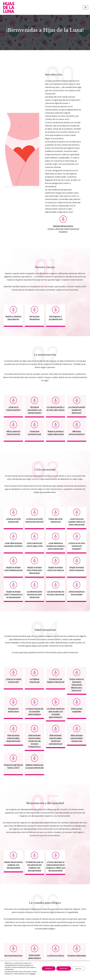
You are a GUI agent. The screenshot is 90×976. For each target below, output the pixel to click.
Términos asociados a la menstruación (34, 410)
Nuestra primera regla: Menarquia (55, 433)
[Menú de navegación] (85, 7)
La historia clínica (55, 955)
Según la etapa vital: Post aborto (55, 569)
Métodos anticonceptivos (77, 433)
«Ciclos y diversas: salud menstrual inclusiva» (63, 230)
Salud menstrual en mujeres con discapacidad (13, 865)
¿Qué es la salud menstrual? (13, 680)
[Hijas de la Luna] (9, 7)
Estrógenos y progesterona (55, 318)
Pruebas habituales (76, 955)
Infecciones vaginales (76, 710)
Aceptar (48, 968)
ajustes (32, 974)
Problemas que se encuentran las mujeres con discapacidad (34, 866)
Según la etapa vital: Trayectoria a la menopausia (13, 594)
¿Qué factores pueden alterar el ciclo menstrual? (76, 522)
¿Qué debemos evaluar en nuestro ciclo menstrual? (56, 546)
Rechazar (64, 968)
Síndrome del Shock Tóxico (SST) (13, 766)
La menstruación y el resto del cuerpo (56, 408)
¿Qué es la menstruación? (13, 408)
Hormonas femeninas (34, 318)
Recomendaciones (13, 955)
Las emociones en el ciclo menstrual (55, 593)
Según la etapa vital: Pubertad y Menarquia (34, 570)
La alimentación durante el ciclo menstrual (34, 594)
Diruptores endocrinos (13, 710)
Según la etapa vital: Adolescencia (13, 569)
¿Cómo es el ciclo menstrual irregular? (76, 546)
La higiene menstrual (34, 680)
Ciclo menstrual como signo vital (34, 544)
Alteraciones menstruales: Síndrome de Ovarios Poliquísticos (34, 741)
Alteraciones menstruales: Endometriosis (13, 738)
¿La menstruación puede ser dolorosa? (76, 410)
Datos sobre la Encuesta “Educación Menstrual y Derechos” (77, 685)
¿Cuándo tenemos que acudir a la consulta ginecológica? (55, 712)
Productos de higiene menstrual (55, 680)
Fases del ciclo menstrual (56, 520)
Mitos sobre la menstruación (13, 433)
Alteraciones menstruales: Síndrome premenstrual (55, 739)
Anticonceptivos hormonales (77, 593)
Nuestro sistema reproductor (13, 318)
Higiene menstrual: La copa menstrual (34, 766)
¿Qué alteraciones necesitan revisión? (13, 544)
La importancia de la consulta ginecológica (34, 711)
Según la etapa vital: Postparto (76, 569)
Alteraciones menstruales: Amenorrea (76, 738)
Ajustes (78, 968)
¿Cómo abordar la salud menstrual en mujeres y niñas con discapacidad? (55, 866)
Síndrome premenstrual (34, 433)
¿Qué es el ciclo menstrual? (13, 520)
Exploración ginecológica (34, 956)
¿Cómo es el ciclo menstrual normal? (34, 520)
